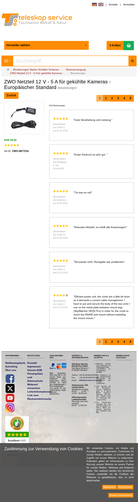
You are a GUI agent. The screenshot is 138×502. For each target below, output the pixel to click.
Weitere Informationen (120, 495)
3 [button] (118, 98)
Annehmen (125, 487)
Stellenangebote (15, 362)
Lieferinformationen (39, 391)
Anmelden (129, 4)
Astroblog (11, 366)
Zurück (11, 95)
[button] (130, 98)
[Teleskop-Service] (39, 20)
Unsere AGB (34, 370)
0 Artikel (115, 45)
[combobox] (46, 45)
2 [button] (112, 98)
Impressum (34, 366)
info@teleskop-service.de (90, 380)
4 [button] (124, 98)
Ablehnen (109, 487)
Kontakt (113, 4)
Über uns (10, 370)
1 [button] (106, 98)
